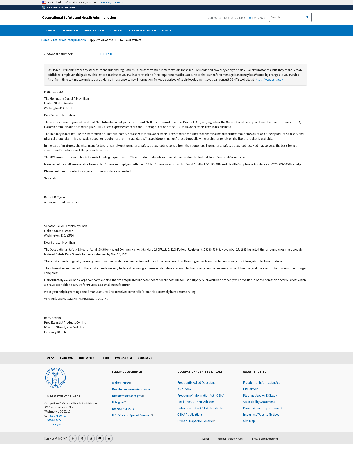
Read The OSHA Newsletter (195, 402)
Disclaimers (250, 389)
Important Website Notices (261, 415)
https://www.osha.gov (268, 79)
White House (120, 383)
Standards (68, 30)
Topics (114, 30)
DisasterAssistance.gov (127, 396)
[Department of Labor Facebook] (73, 438)
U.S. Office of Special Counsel (131, 415)
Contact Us (215, 17)
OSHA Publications (189, 415)
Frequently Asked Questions (196, 383)
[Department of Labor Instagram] (91, 438)
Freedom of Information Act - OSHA (200, 395)
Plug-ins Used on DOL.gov (260, 395)
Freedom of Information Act (261, 383)
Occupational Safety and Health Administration (79, 17)
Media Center (123, 357)
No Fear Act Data (123, 409)
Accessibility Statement (259, 402)
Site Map (249, 421)
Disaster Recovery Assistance (131, 389)
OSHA (49, 30)
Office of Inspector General (195, 421)
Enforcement (93, 30)
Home (45, 40)
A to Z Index (238, 17)
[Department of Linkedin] (109, 438)
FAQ (226, 17)
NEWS (165, 30)
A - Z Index (184, 389)
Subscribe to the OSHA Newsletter (200, 408)
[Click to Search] (307, 17)
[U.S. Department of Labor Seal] (55, 377)
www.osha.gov (52, 424)
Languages (258, 17)
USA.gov (117, 402)
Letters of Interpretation (69, 40)
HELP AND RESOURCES (141, 30)
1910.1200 (105, 54)
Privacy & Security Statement (262, 408)
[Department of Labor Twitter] (82, 438)
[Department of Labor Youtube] (100, 438)
